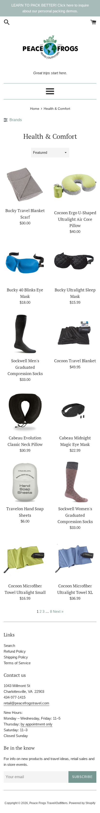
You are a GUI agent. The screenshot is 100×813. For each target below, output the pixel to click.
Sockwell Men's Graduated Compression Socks (25, 367)
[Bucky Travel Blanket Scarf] (25, 185)
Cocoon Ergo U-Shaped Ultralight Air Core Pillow (75, 219)
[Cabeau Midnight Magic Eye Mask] (75, 411)
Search (9, 645)
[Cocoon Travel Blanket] (75, 334)
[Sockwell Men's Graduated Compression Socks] (25, 334)
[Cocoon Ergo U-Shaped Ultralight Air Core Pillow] (75, 186)
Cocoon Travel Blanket (75, 360)
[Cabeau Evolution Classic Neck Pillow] (25, 411)
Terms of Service (17, 663)
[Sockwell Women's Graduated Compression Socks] (75, 482)
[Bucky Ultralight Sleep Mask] (75, 263)
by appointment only (36, 724)
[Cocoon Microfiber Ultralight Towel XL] (75, 559)
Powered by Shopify (82, 803)
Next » (58, 611)
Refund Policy (15, 651)
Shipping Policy (16, 657)
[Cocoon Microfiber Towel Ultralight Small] (25, 559)
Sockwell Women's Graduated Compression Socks (75, 515)
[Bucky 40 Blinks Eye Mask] (25, 263)
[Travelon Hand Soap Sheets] (25, 482)
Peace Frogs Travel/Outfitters (48, 803)
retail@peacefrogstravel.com (26, 703)
